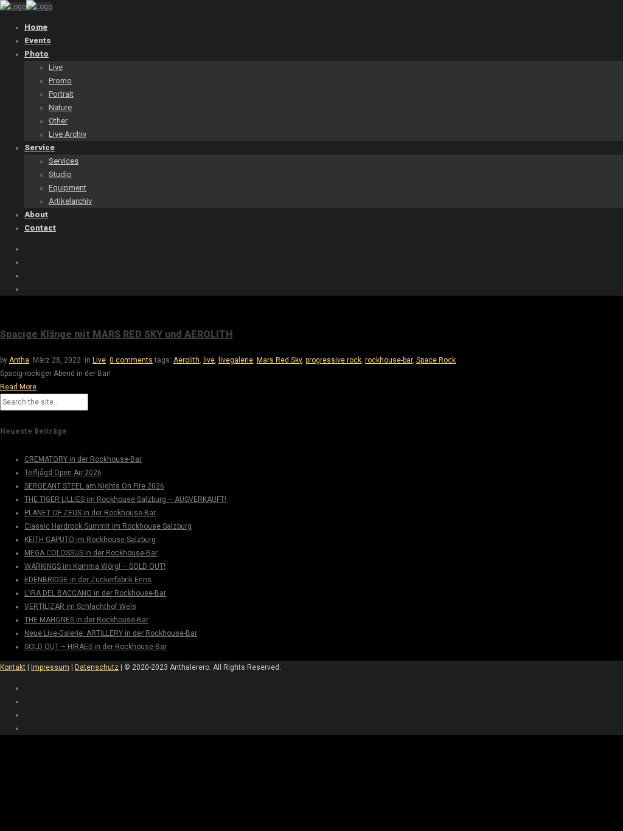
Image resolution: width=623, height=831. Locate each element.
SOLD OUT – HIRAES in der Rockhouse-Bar (95, 646)
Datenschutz (97, 667)
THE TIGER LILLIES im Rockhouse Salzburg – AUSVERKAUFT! (125, 499)
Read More (18, 387)
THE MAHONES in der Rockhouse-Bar (86, 620)
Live (99, 360)
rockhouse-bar (388, 360)
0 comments (131, 360)
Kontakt (13, 667)
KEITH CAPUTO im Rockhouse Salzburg (90, 539)
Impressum (50, 667)
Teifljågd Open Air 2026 (63, 472)
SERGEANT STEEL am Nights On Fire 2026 (94, 486)
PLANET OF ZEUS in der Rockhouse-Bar (90, 513)
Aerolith (186, 360)
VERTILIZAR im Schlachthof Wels (80, 606)
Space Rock (436, 360)
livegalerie (235, 360)
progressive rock (333, 360)
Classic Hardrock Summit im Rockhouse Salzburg (108, 526)
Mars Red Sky (279, 360)
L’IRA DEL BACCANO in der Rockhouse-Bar (95, 593)
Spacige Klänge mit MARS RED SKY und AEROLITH (116, 334)
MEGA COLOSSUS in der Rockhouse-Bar (91, 553)
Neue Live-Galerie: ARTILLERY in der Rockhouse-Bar (110, 633)
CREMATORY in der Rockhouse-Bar (83, 459)
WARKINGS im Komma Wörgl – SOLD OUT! (94, 566)
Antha (19, 360)
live (209, 360)
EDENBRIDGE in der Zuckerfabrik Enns (87, 579)
